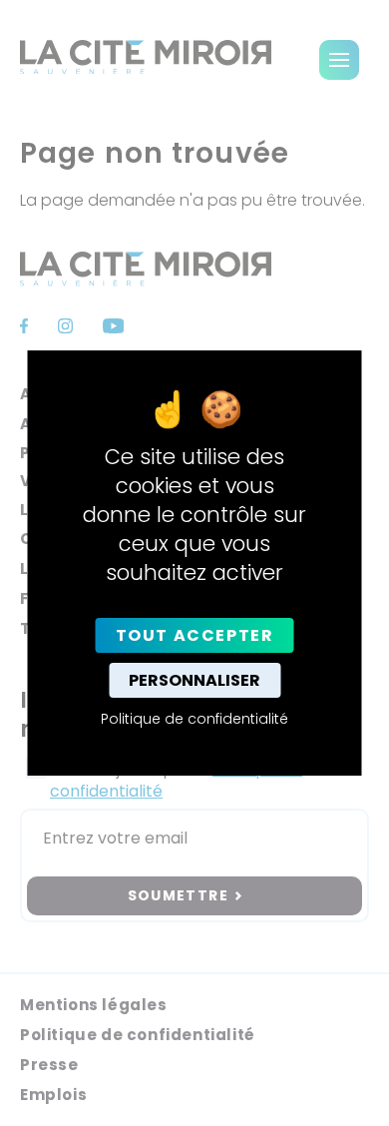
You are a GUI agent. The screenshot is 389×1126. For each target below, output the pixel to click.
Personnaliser (194, 680)
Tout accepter (195, 635)
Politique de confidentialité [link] (194, 719)
